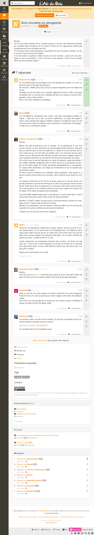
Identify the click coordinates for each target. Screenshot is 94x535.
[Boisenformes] (16, 80)
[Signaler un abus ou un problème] (81, 79)
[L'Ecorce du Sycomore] (16, 140)
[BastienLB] (16, 317)
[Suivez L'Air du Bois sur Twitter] (75, 533)
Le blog (57, 529)
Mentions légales (88, 529)
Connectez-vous (41, 340)
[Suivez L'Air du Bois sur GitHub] (89, 533)
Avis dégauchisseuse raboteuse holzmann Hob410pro (37, 435)
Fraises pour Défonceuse (26, 414)
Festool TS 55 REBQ (24, 442)
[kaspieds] (16, 291)
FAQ (66, 529)
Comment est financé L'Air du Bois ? (72, 517)
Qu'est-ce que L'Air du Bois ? (27, 517)
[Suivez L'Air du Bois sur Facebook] (72, 533)
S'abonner (44, 26)
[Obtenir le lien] (79, 79)
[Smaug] (16, 114)
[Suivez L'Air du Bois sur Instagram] (82, 533)
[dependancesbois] (16, 270)
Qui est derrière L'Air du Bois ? (49, 517)
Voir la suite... (19, 421)
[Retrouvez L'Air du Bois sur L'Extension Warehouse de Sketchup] (92, 533)
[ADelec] (16, 225)
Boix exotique (21, 409)
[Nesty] (16, 24)
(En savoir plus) (57, 11)
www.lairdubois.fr (51, 522)
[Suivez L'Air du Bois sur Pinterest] (85, 533)
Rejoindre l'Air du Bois (45, 15)
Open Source (43, 8)
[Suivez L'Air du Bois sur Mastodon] (78, 533)
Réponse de (27, 459)
